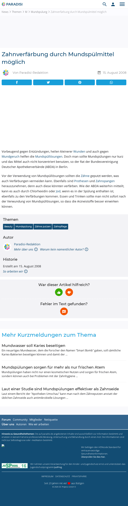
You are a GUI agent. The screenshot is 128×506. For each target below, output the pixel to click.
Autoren (21, 424)
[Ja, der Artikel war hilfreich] (59, 292)
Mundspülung (39, 12)
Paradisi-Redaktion (27, 244)
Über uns (8, 424)
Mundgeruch (11, 156)
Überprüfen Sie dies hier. (93, 456)
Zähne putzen (43, 226)
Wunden (79, 151)
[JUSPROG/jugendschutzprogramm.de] (15, 465)
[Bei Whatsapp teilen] (111, 82)
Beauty (8, 226)
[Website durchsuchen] (104, 4)
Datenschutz (62, 476)
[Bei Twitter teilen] (48, 82)
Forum (6, 419)
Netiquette (51, 419)
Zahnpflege (60, 226)
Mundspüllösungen (48, 156)
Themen (17, 12)
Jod (58, 191)
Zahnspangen (105, 181)
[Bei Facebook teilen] (17, 82)
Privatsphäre (79, 476)
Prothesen (81, 181)
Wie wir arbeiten (38, 424)
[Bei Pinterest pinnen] (80, 82)
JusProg (58, 467)
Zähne (85, 176)
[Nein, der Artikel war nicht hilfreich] (69, 292)
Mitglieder (36, 419)
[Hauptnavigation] (122, 4)
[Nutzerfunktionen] (113, 4)
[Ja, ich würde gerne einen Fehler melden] (64, 311)
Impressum (47, 476)
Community (20, 419)
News (5, 12)
